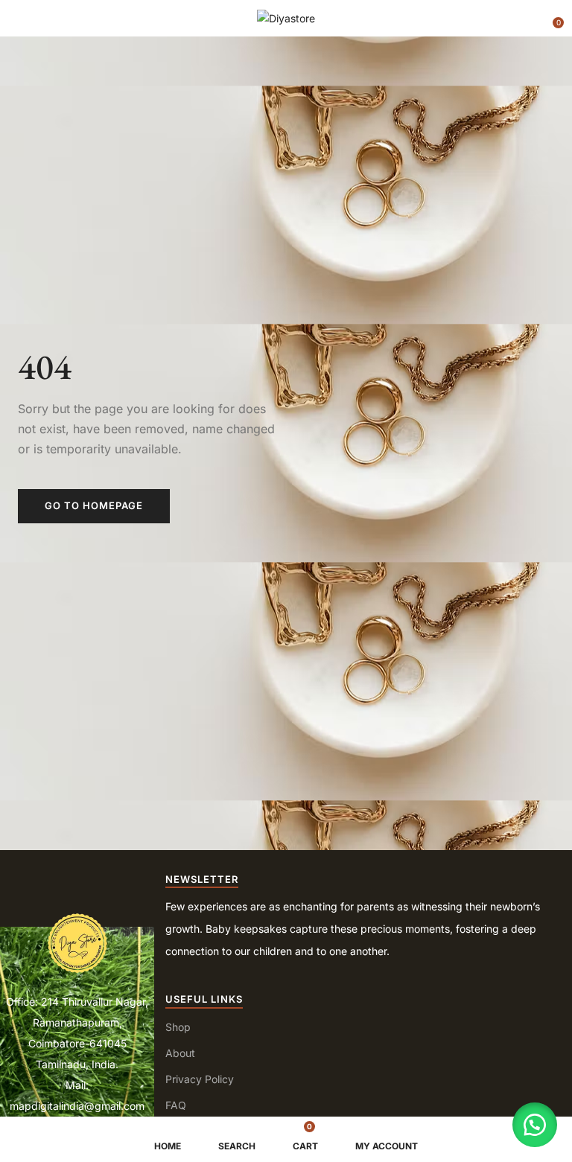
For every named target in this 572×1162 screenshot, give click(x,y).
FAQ (175, 1105)
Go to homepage (94, 505)
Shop (178, 1027)
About (180, 1053)
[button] (551, 17)
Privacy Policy (199, 1079)
